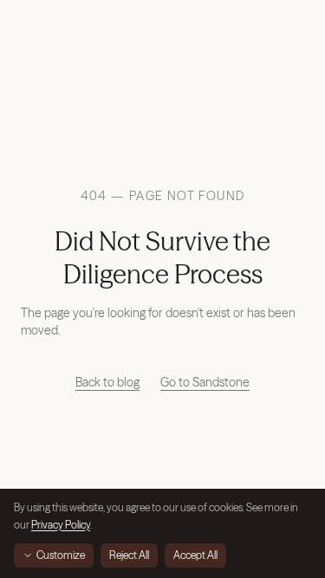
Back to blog (107, 382)
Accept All (195, 555)
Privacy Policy (60, 524)
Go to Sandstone (205, 382)
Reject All (129, 555)
